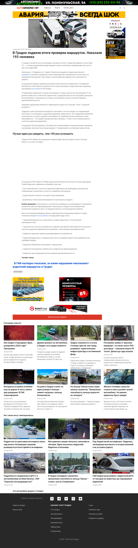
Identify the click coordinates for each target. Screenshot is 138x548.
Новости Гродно (19, 505)
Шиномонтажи (56, 523)
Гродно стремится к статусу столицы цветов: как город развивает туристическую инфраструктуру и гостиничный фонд (85, 348)
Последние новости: (12, 323)
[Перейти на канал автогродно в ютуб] (80, 498)
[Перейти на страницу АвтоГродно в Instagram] (52, 498)
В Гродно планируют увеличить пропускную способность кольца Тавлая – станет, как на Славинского (68, 479)
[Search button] (120, 7)
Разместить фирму (96, 518)
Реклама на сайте (95, 514)
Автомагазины (56, 514)
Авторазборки (56, 518)
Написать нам (94, 510)
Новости (47, 8)
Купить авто (68, 8)
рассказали (36, 89)
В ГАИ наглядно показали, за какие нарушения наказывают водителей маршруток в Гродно (51, 265)
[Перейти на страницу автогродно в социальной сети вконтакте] (66, 498)
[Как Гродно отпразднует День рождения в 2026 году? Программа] (19, 333)
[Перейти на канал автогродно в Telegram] (59, 498)
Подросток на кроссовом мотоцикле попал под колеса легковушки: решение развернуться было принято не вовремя (24, 444)
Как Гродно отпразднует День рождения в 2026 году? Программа (18, 346)
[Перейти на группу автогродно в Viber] (73, 498)
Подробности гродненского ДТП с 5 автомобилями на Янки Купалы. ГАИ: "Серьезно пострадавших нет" (21, 479)
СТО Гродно (55, 510)
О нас (91, 505)
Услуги (57, 8)
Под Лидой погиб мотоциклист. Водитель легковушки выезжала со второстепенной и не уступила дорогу (113, 444)
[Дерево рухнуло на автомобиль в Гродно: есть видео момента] (52, 333)
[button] (120, 8)
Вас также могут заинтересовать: (19, 415)
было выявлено (42, 216)
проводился (26, 75)
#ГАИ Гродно (18, 271)
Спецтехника (56, 531)
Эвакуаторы (55, 527)
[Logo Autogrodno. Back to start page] (28, 7)
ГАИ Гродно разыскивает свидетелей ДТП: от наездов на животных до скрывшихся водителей (113, 479)
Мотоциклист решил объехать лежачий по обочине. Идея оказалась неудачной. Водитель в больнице (68, 444)
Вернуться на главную (57, 317)
